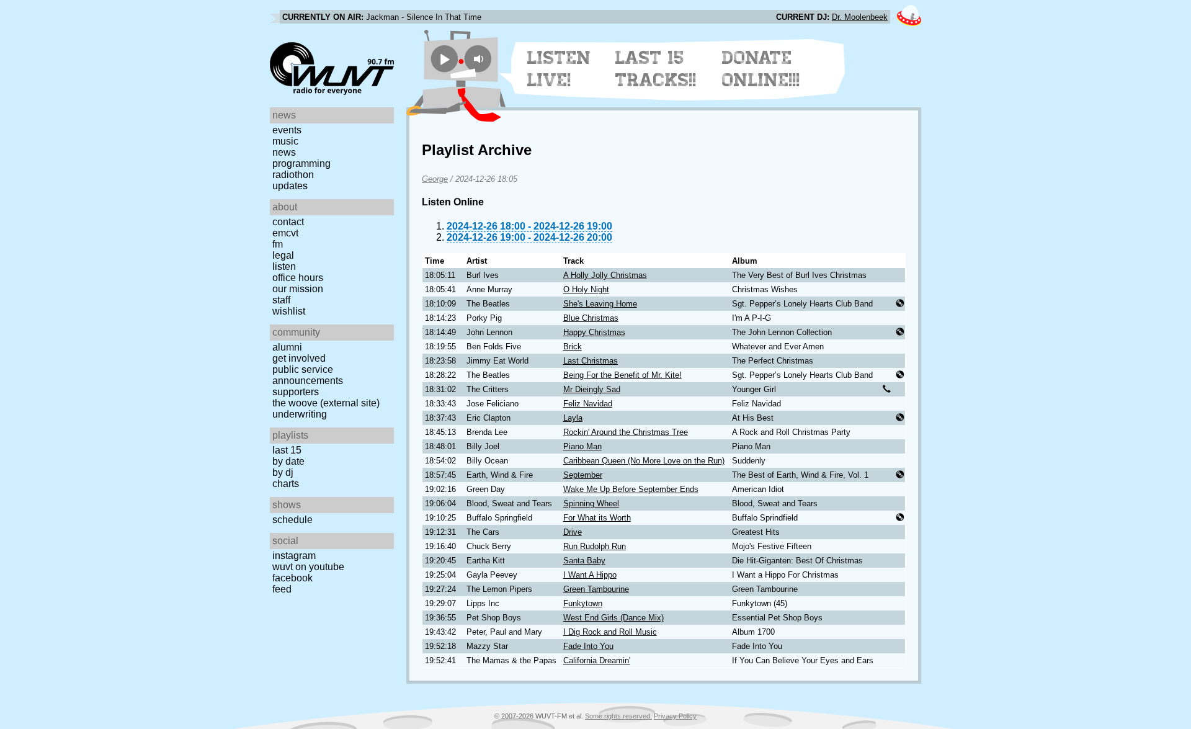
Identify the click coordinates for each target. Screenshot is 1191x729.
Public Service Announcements (307, 375)
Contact (288, 222)
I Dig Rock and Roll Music (610, 632)
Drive (572, 532)
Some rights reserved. (618, 716)
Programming (301, 163)
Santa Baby (584, 560)
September (582, 475)
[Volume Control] (480, 59)
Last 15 (286, 450)
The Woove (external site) (326, 403)
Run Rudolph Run (594, 546)
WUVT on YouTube (308, 566)
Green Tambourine (596, 589)
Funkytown (582, 603)
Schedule (292, 519)
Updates (290, 186)
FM (277, 244)
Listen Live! (559, 69)
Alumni (287, 347)
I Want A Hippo (590, 574)
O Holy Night (586, 289)
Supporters (295, 392)
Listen (284, 266)
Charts (285, 483)
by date (288, 461)
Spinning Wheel (591, 503)
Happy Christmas (594, 332)
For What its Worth (597, 517)
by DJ (282, 472)
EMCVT (285, 233)
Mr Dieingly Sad (591, 389)
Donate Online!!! (761, 69)
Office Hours (297, 277)
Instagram (294, 555)
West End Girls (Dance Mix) (613, 617)
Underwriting (299, 414)
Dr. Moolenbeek (860, 17)
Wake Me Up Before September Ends (630, 489)
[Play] (444, 59)
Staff (281, 300)
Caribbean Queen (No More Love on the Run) (644, 460)
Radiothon (293, 174)
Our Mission (297, 289)
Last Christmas (590, 360)
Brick (572, 346)
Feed (282, 589)
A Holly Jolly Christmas (605, 275)
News (284, 152)
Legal (283, 255)
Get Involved (299, 358)
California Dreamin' (596, 660)
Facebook (292, 578)
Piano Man (582, 446)
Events (286, 130)
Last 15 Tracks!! (656, 69)
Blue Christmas (590, 318)
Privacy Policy (675, 716)
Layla (572, 418)
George (435, 179)
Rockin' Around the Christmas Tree (625, 432)
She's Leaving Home (600, 303)
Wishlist (288, 311)
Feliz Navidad (587, 403)
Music (285, 141)
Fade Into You (588, 646)
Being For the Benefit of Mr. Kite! (622, 375)
